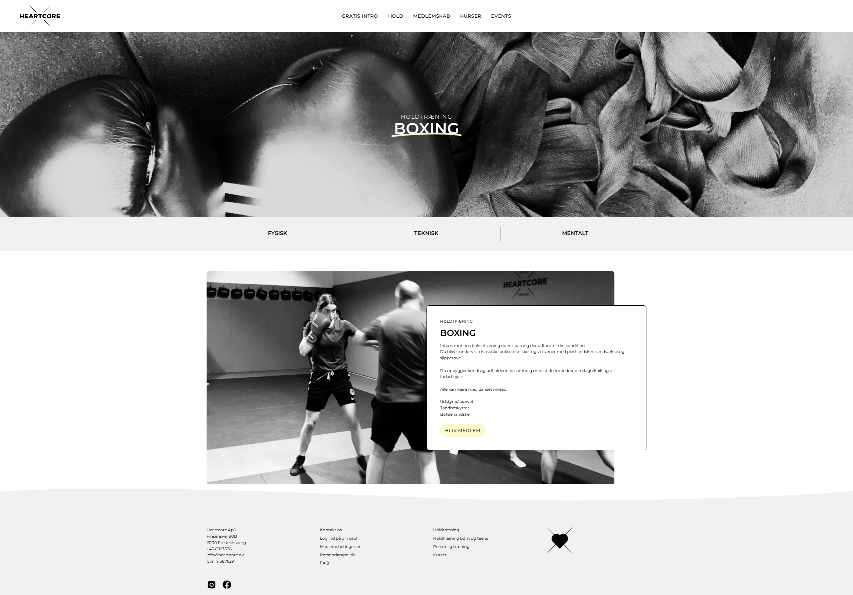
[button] (396, 16)
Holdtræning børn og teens (460, 538)
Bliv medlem (462, 430)
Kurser (439, 554)
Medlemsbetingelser (340, 546)
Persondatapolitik (338, 554)
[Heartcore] (40, 16)
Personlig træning (451, 546)
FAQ (324, 562)
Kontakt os (331, 529)
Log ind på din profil (340, 538)
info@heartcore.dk (225, 554)
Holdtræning (446, 529)
